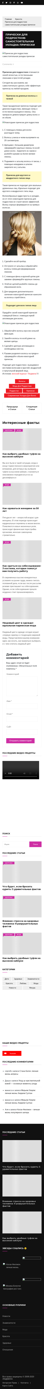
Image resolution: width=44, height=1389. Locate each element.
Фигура (32, 988)
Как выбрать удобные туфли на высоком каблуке (21, 455)
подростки (14, 391)
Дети (7, 979)
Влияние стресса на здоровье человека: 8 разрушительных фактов (20, 924)
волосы (22, 381)
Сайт (9, 727)
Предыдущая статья (12, 408)
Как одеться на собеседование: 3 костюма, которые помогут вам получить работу (21, 568)
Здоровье (9, 430)
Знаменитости (33, 979)
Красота (9, 983)
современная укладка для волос (22, 395)
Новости (12, 988)
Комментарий (13, 674)
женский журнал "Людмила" (24, 374)
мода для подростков (22, 386)
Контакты (25, 1383)
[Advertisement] (22, 806)
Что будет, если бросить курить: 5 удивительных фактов (21, 888)
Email (10, 714)
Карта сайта (7, 1386)
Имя (9, 701)
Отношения (7, 1350)
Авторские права (9, 1383)
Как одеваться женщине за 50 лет (20, 509)
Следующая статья (31, 408)
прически (30, 391)
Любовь (23, 983)
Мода (19, 430)
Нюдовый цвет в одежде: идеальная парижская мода (19, 624)
